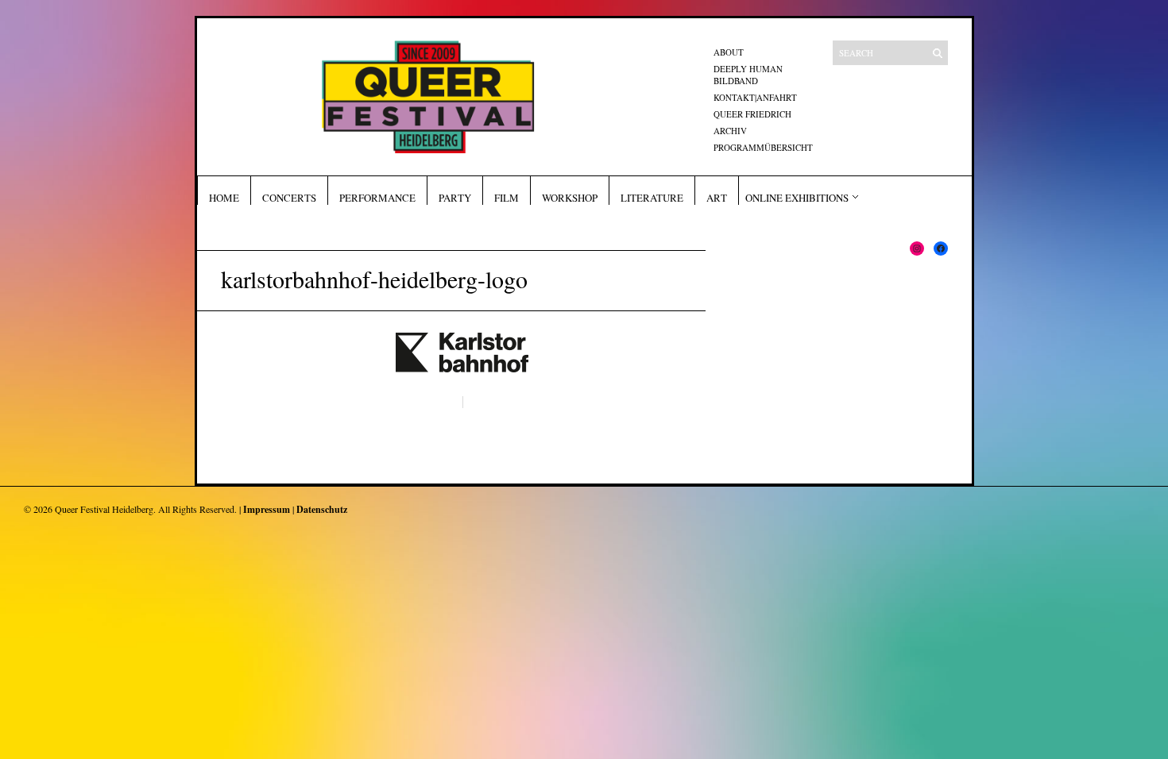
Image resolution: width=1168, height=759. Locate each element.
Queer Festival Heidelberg (104, 509)
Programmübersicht (763, 147)
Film (506, 198)
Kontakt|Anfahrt (755, 97)
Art (716, 198)
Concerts (289, 198)
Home (224, 198)
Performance (377, 198)
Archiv (730, 131)
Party (455, 198)
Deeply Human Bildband (748, 75)
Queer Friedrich (752, 114)
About (729, 52)
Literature (652, 198)
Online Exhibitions (797, 198)
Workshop (570, 198)
